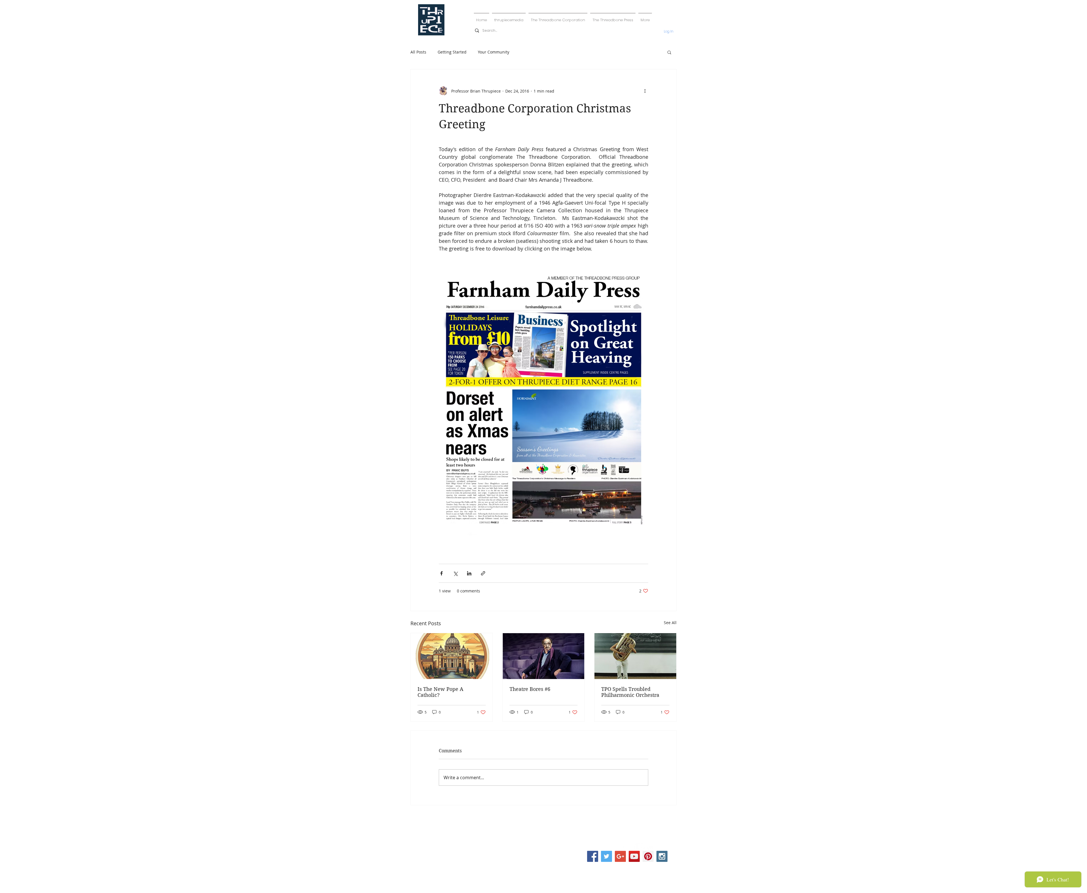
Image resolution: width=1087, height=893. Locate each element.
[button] (669, 52)
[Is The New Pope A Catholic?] (452, 656)
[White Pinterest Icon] (640, 847)
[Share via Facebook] (441, 573)
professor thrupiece (545, 820)
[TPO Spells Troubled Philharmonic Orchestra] (635, 656)
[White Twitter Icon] (631, 847)
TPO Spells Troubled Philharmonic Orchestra (630, 692)
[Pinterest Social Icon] (648, 856)
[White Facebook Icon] (621, 847)
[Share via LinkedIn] (469, 573)
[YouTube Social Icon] (634, 856)
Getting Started (452, 52)
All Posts (418, 52)
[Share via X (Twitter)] (455, 573)
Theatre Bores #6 (530, 689)
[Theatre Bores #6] (544, 656)
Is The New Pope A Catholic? (440, 692)
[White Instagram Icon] (650, 847)
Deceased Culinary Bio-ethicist (544, 838)
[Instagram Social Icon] (661, 856)
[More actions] (644, 90)
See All (670, 622)
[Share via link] (483, 573)
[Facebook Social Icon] (592, 856)
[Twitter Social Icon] (606, 856)
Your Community (493, 52)
